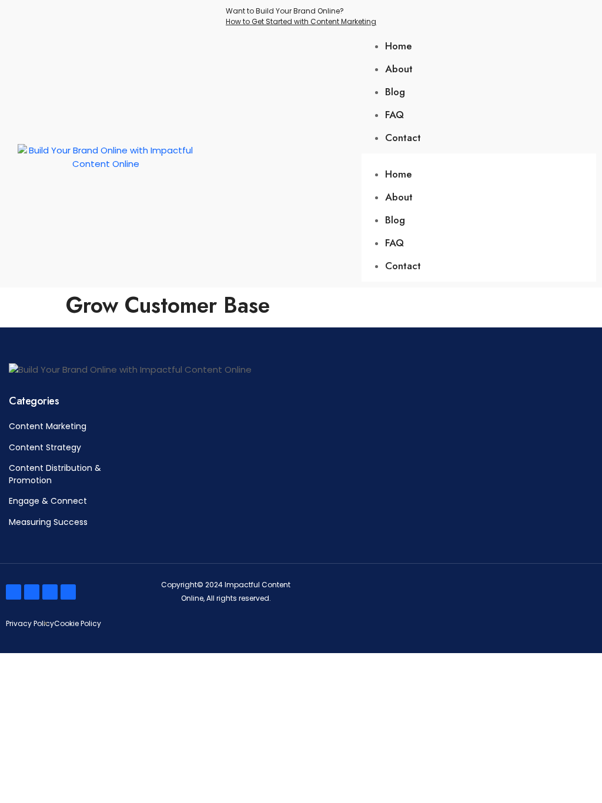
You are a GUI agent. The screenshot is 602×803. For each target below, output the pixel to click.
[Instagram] (31, 592)
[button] (479, 160)
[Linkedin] (50, 592)
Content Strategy (45, 447)
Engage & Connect (48, 501)
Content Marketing (49, 426)
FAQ (394, 115)
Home (398, 46)
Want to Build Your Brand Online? (301, 16)
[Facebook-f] (13, 592)
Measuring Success (48, 522)
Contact (403, 138)
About (399, 69)
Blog (395, 92)
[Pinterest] (68, 592)
